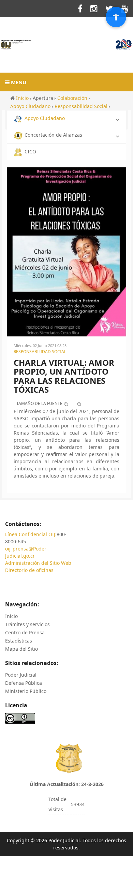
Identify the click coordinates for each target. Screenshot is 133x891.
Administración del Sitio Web (38, 563)
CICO (30, 151)
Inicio (11, 616)
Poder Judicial (20, 674)
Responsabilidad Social (40, 351)
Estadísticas (18, 640)
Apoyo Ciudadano (45, 118)
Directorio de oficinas (29, 570)
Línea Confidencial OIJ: (31, 534)
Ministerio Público (25, 691)
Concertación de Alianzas (53, 135)
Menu (18, 82)
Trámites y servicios (27, 624)
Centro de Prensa (25, 632)
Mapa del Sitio (21, 649)
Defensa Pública (23, 683)
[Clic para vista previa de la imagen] (66, 251)
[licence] (20, 718)
